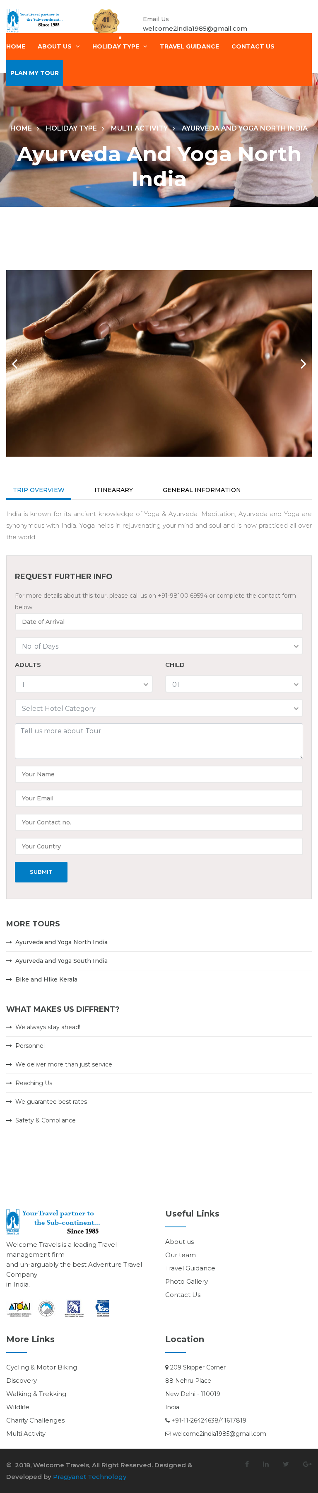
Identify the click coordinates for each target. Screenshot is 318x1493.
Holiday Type (115, 46)
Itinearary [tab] (113, 490)
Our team (180, 1255)
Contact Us (182, 1295)
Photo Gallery (186, 1281)
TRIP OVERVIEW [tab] (39, 490)
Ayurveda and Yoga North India (61, 942)
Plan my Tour (34, 73)
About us (179, 1242)
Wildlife (17, 1407)
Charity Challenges (35, 1420)
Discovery (21, 1380)
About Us (55, 46)
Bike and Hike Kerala (46, 979)
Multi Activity (139, 128)
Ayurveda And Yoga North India (245, 128)
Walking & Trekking (36, 1394)
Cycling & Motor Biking (41, 1367)
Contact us (253, 46)
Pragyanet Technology (89, 1477)
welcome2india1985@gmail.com (195, 28)
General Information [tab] (202, 490)
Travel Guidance (189, 46)
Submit (41, 871)
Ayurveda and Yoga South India (61, 961)
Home (15, 46)
